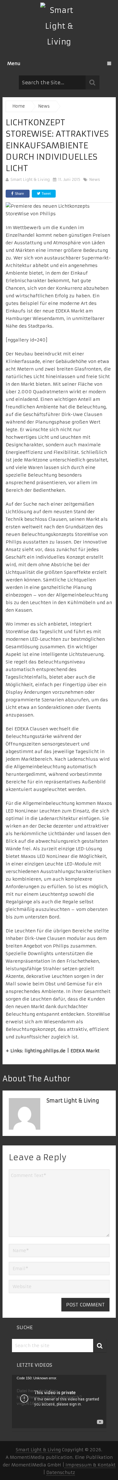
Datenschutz (60, 1472)
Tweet (46, 193)
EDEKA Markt (69, 311)
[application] (59, 1401)
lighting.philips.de (45, 1051)
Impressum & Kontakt (89, 1465)
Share (19, 193)
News (94, 179)
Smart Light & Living (30, 179)
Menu (13, 63)
